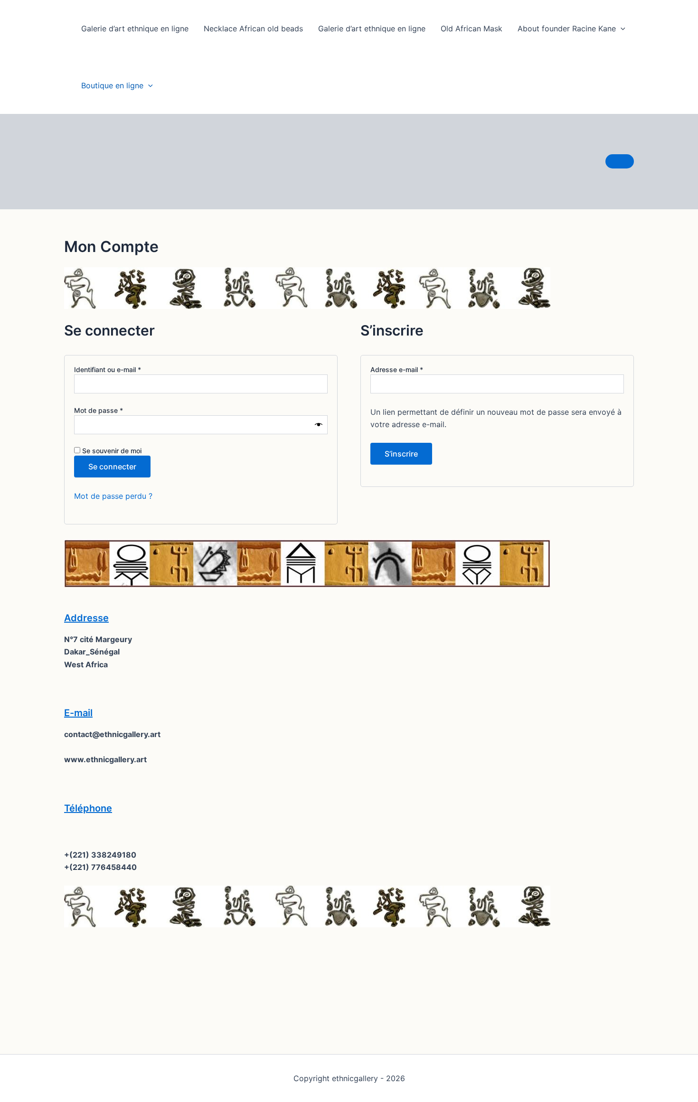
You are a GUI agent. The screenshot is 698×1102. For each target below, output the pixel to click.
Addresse (86, 618)
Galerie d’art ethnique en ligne (135, 28)
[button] (620, 28)
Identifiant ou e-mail (124, 369)
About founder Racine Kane (567, 28)
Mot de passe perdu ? (113, 496)
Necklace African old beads (253, 28)
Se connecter (112, 466)
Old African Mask (471, 28)
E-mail (78, 713)
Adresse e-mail (413, 369)
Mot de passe (115, 410)
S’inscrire (401, 453)
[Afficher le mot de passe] (318, 424)
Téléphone (88, 808)
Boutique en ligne (112, 85)
